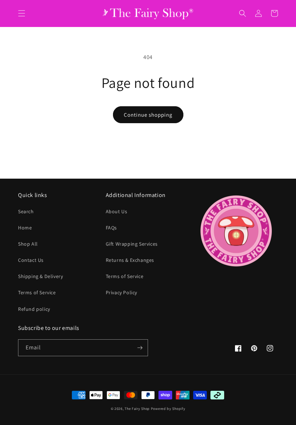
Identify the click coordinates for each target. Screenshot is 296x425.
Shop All (28, 244)
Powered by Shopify (168, 408)
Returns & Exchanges (130, 260)
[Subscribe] (140, 347)
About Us (116, 211)
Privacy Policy (121, 292)
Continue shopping (148, 114)
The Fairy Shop (137, 408)
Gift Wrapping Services (132, 244)
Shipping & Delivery (40, 276)
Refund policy (34, 309)
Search (26, 211)
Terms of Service (37, 292)
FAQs (111, 227)
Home (25, 227)
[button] (22, 13)
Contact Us (31, 260)
